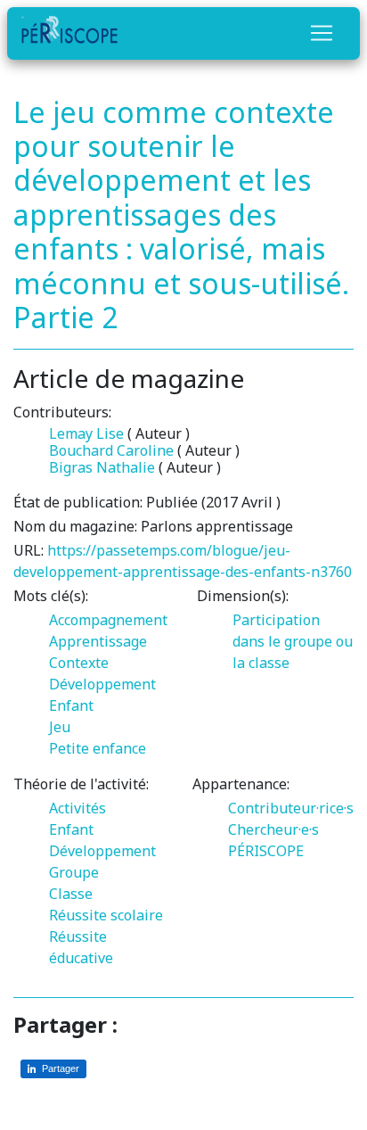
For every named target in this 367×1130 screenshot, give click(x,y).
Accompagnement (108, 620)
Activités (77, 808)
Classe (71, 893)
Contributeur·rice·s (291, 808)
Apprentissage (98, 641)
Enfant (71, 705)
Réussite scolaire (106, 915)
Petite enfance (97, 748)
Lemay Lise (86, 433)
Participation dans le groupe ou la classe (292, 641)
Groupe (74, 872)
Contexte (79, 662)
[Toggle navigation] (322, 33)
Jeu (59, 727)
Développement (102, 684)
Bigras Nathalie (102, 467)
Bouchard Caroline (111, 450)
